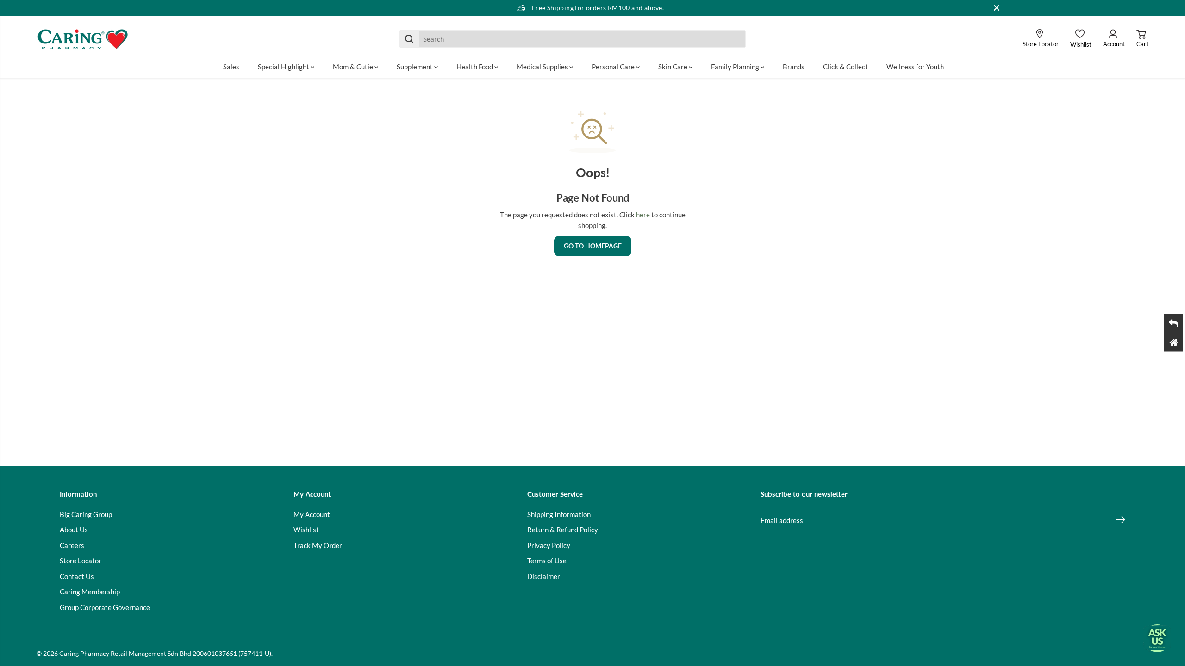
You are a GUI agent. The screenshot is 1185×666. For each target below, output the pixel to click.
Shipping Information (559, 514)
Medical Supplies (543, 66)
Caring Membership (90, 591)
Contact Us (77, 576)
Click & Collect (845, 66)
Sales (231, 66)
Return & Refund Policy (562, 529)
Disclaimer (543, 576)
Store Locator (80, 560)
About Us (74, 529)
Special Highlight (284, 66)
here (643, 214)
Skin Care (673, 66)
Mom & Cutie (353, 66)
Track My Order (317, 545)
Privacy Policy (548, 545)
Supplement (415, 66)
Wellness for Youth (915, 66)
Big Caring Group (86, 514)
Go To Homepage (593, 246)
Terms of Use (547, 560)
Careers (72, 545)
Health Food (475, 66)
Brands (794, 66)
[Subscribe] (1120, 520)
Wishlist (306, 529)
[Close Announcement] (996, 8)
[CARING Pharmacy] (83, 39)
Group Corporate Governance (105, 607)
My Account (311, 514)
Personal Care (614, 66)
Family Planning (736, 66)
